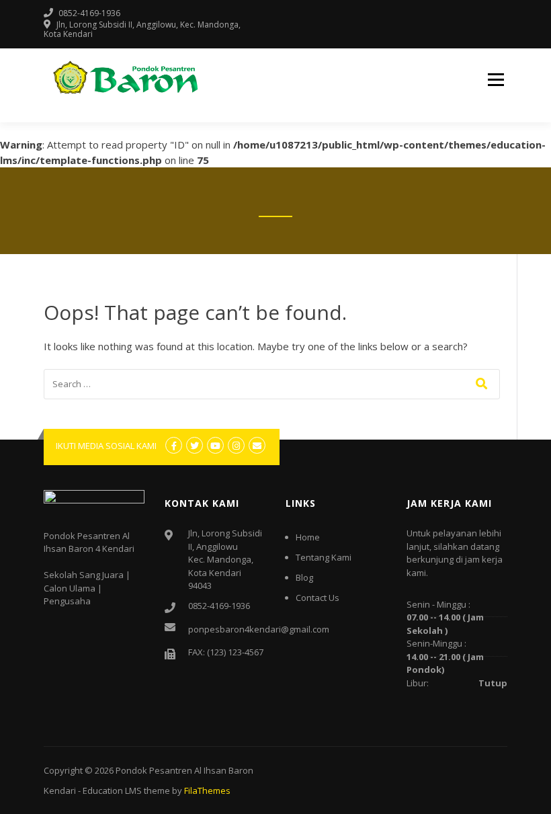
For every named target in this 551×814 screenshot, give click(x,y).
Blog (304, 577)
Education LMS (112, 790)
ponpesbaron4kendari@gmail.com (258, 629)
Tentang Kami (323, 557)
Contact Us (317, 598)
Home (308, 537)
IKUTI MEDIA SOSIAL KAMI (106, 446)
